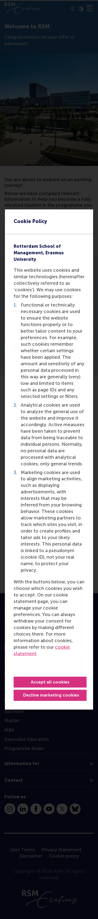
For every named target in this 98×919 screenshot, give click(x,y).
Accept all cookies (50, 682)
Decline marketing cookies (51, 695)
